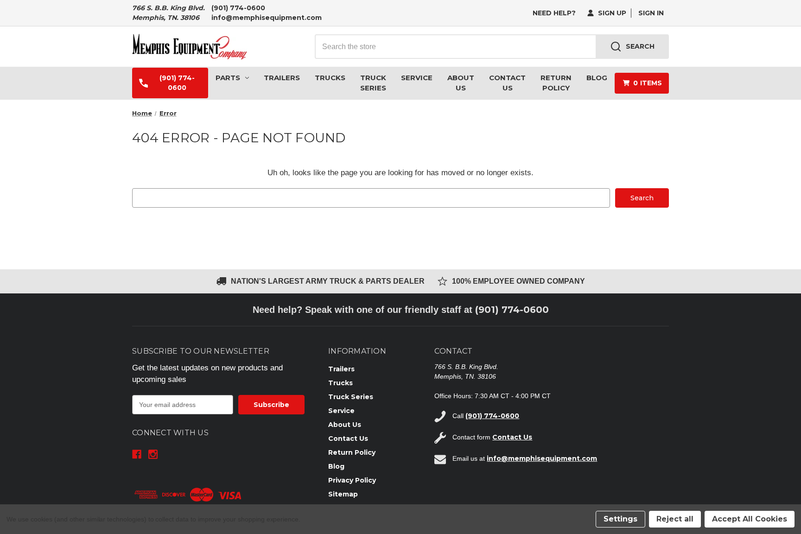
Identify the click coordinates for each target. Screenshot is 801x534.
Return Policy (556, 83)
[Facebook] (136, 454)
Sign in (651, 13)
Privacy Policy (352, 480)
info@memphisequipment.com (266, 17)
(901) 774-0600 (238, 8)
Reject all (674, 519)
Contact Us (507, 83)
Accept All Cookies (749, 519)
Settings (620, 519)
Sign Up (611, 13)
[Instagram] (153, 454)
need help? (554, 13)
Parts (228, 77)
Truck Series (373, 83)
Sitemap (343, 494)
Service (416, 77)
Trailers (282, 77)
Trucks (330, 77)
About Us (460, 83)
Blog (596, 77)
